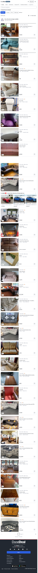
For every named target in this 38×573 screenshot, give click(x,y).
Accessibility (9, 563)
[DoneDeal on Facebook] (10, 549)
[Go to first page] (2, 534)
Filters (3, 12)
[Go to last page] (35, 534)
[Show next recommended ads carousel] (35, 193)
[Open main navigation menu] (35, 1)
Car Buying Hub (9, 556)
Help (20, 556)
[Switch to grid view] (29, 16)
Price (12, 12)
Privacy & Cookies (7, 568)
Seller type (16, 12)
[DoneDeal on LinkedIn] (22, 549)
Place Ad (31, 1)
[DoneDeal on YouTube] (18, 549)
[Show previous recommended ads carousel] (33, 193)
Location (7, 12)
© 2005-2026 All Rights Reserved (30, 568)
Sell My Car (21, 558)
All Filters (20, 12)
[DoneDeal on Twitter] (14, 549)
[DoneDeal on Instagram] (27, 549)
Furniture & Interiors (24, 4)
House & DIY (17, 4)
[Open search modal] (28, 1)
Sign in (18, 552)
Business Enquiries (10, 558)
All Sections (11, 4)
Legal (2, 568)
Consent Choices (22, 561)
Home (6, 4)
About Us (8, 555)
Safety (20, 560)
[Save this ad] (34, 35)
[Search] (2, 7)
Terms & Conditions (14, 568)
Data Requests (9, 561)
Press (20, 555)
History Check (9, 560)
